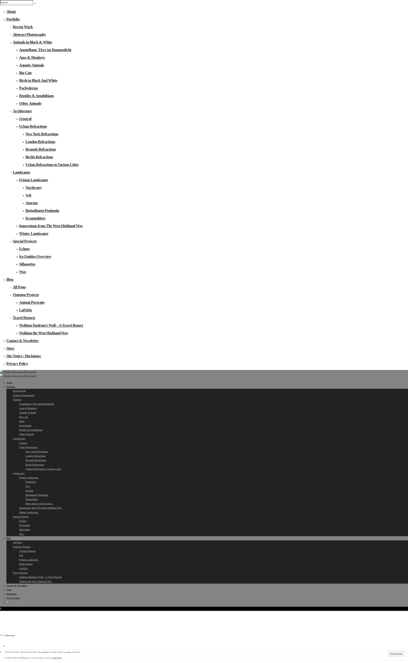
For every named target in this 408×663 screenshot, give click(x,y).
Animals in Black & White (32, 42)
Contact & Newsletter (22, 341)
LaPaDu (25, 310)
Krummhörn (35, 218)
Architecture (22, 111)
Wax (22, 272)
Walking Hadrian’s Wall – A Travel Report (51, 325)
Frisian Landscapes (33, 180)
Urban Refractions (33, 126)
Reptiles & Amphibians (36, 96)
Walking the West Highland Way (43, 333)
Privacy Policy (17, 363)
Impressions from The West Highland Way (51, 226)
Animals (17, 399)
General (25, 119)
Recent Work (23, 27)
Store (10, 348)
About (11, 11)
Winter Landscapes (33, 233)
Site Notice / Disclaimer (23, 356)
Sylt (28, 195)
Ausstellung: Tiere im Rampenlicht (45, 50)
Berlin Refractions (39, 157)
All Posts (19, 287)
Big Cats (25, 73)
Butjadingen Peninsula (42, 210)
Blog (9, 279)
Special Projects (24, 241)
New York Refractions (42, 134)
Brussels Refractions (41, 149)
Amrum (32, 203)
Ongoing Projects (26, 295)
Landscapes (21, 172)
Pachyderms (28, 88)
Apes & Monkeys (32, 57)
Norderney (34, 187)
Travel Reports (24, 318)
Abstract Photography (29, 34)
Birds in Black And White (38, 80)
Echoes (24, 249)
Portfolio (13, 19)
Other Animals (30, 103)
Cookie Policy (56, 658)
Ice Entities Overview (35, 256)
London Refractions (40, 142)
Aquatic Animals (31, 65)
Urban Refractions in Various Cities (52, 164)
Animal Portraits (31, 302)
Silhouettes (27, 264)
